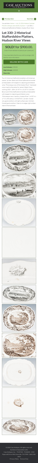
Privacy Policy (14, 459)
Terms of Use (24, 459)
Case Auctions (19, 5)
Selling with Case (19, 62)
